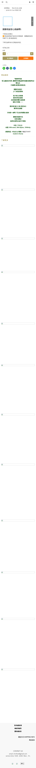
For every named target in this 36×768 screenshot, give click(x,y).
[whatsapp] (11, 68)
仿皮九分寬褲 (17, 132)
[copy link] (14, 68)
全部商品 (7, 8)
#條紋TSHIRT (26, 132)
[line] (4, 68)
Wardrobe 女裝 (17, 8)
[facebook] (7, 68)
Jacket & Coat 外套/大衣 (13, 10)
